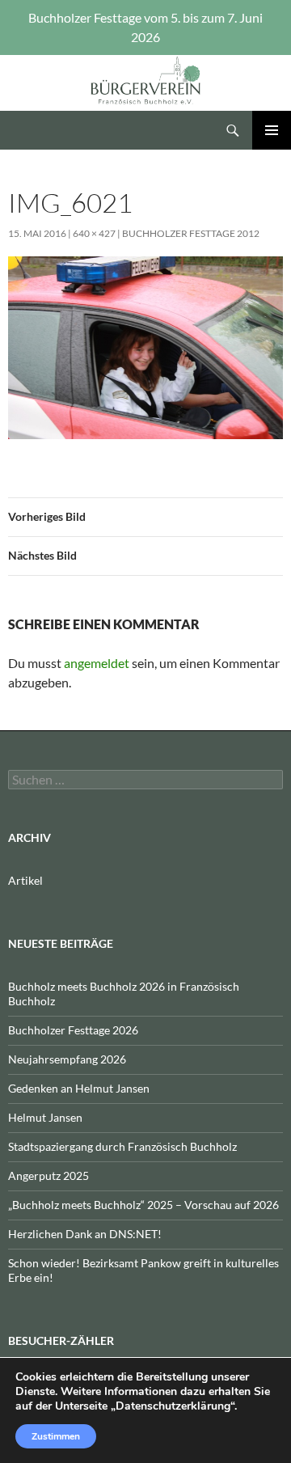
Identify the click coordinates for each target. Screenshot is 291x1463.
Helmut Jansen (45, 1117)
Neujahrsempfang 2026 (67, 1059)
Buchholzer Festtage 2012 (190, 233)
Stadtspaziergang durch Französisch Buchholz (122, 1146)
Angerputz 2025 (48, 1175)
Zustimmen (56, 1436)
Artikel (25, 880)
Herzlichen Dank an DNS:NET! (85, 1234)
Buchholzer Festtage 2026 (73, 1030)
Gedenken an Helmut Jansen (79, 1088)
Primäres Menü (271, 130)
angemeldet (96, 662)
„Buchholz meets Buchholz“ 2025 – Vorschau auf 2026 (143, 1204)
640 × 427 (94, 233)
